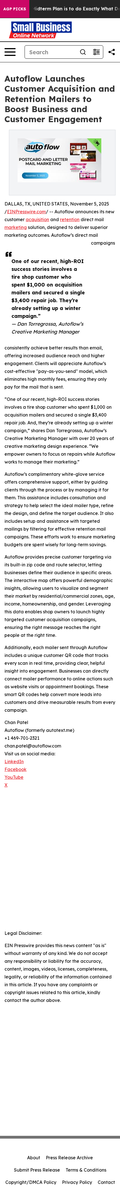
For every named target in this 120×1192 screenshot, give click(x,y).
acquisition (37, 219)
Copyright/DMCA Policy (30, 1182)
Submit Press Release (37, 1170)
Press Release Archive (69, 1157)
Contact (106, 1182)
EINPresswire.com (26, 211)
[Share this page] (112, 52)
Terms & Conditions (86, 1170)
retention (70, 219)
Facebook (15, 769)
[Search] (83, 52)
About (33, 1157)
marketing (15, 227)
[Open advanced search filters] (96, 52)
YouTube (13, 777)
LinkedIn (14, 761)
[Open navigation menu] (10, 52)
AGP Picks (14, 8)
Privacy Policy (77, 1182)
